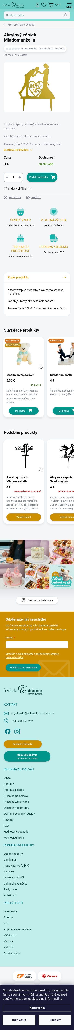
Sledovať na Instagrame (40, 600)
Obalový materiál (14, 877)
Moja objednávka (14, 837)
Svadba (8, 917)
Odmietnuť (19, 1020)
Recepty (8, 819)
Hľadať (65, 15)
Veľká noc (9, 935)
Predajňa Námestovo (16, 795)
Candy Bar (10, 859)
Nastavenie (37, 1008)
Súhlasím (55, 1020)
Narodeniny (10, 911)
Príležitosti (10, 895)
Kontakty (9, 783)
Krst (6, 923)
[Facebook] (7, 730)
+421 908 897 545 (22, 720)
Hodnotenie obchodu (16, 831)
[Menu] (69, 4)
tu (61, 999)
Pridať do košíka (38, 177)
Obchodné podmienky (16, 807)
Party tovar (10, 889)
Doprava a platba (14, 789)
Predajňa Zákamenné (16, 801)
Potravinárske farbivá (16, 865)
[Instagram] (16, 730)
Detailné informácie (16, 150)
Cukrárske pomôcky (15, 883)
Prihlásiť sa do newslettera (23, 667)
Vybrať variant (23, 517)
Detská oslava (12, 953)
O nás (7, 777)
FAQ (6, 825)
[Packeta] (49, 976)
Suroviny (9, 871)
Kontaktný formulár (23, 744)
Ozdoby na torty (13, 853)
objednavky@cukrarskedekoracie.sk (32, 713)
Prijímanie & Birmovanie (17, 929)
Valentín (8, 947)
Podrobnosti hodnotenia (52, 48)
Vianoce (8, 941)
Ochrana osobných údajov (19, 813)
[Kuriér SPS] (24, 976)
